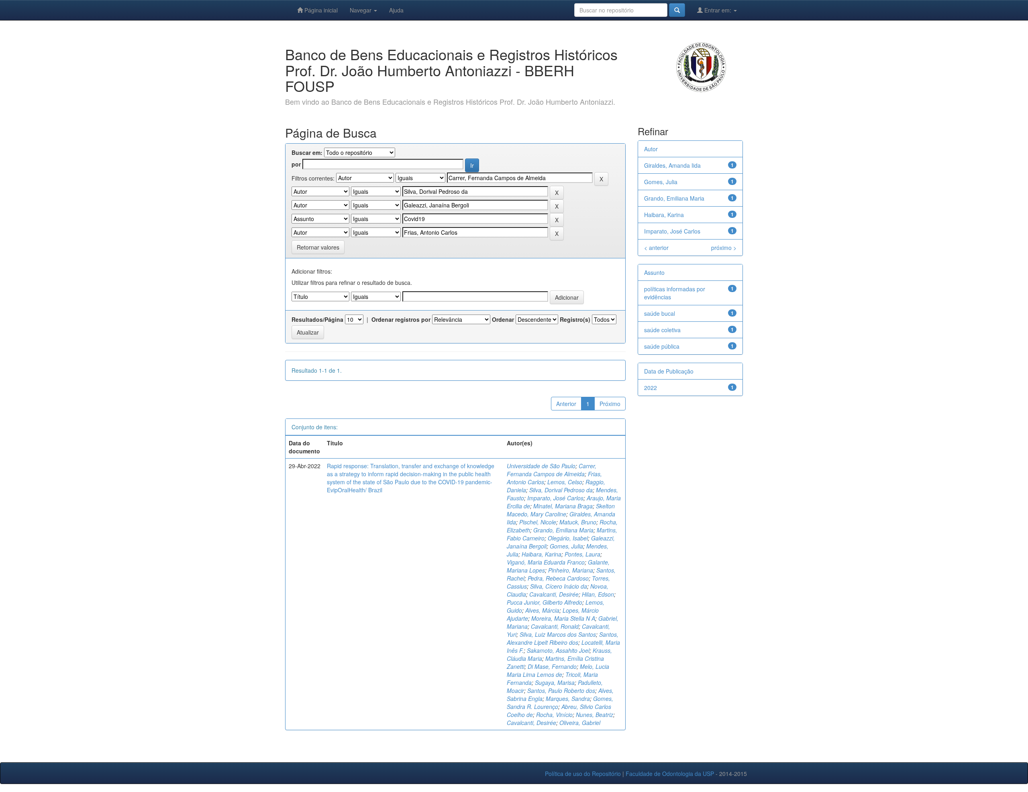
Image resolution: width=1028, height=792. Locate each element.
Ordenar (503, 319)
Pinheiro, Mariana (570, 570)
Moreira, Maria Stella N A (563, 618)
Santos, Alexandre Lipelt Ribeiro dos (562, 638)
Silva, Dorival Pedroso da (561, 490)
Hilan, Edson (598, 594)
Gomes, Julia (566, 546)
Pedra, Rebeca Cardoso (558, 578)
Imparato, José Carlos (555, 498)
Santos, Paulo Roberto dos (561, 690)
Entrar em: (718, 10)
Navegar (361, 10)
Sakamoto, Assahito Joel (558, 650)
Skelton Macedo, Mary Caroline (561, 510)
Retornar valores (318, 247)
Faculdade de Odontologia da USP (670, 774)
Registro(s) (575, 319)
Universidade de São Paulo (541, 466)
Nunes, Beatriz (594, 715)
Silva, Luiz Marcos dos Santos (558, 634)
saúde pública (661, 346)
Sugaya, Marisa (555, 682)
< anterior (656, 248)
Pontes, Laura (582, 554)
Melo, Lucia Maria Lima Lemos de (558, 670)
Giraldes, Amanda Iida (672, 165)
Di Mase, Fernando (552, 666)
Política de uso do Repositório (583, 774)
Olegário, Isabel (568, 538)
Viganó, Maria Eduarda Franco (546, 562)
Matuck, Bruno (577, 522)
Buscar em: (307, 152)
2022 (650, 388)
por (296, 164)
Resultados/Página (317, 319)
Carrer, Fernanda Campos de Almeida (551, 470)
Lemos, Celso (564, 482)
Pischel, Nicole (537, 522)
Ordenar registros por (400, 319)
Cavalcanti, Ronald (555, 626)
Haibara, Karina (541, 554)
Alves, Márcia (542, 610)
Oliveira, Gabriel (579, 723)
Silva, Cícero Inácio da (558, 586)
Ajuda (396, 10)
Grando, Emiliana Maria (563, 530)
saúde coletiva (662, 330)
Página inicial (320, 10)
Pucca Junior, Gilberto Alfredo (544, 602)
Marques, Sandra (568, 699)
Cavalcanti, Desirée (554, 594)
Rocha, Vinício (554, 715)
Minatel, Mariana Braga (563, 506)
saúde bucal (659, 313)
